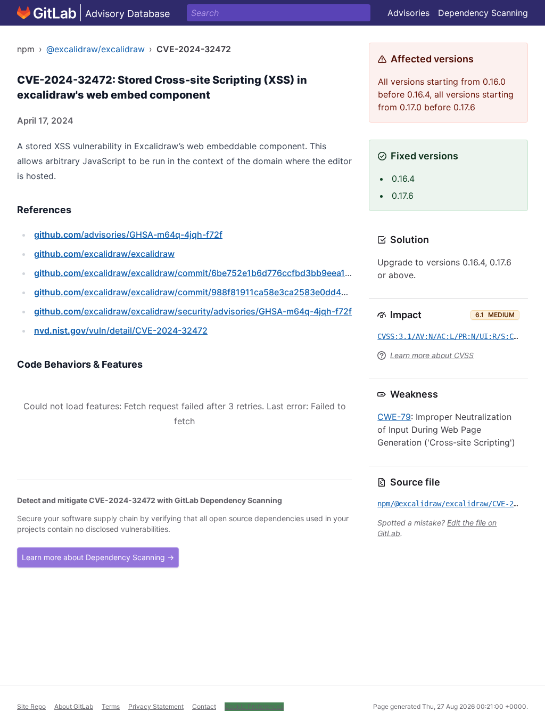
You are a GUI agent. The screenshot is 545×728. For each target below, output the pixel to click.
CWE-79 (394, 416)
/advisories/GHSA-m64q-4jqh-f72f (128, 234)
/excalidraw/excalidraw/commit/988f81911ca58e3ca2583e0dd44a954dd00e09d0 (224, 292)
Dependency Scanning (483, 12)
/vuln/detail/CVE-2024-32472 (121, 330)
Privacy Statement (156, 706)
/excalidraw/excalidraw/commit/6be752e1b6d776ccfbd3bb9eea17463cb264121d (222, 273)
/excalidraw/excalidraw (104, 253)
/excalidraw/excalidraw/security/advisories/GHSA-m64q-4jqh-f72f (193, 311)
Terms (111, 706)
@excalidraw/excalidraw (95, 49)
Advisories (408, 12)
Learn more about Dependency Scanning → (98, 557)
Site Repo (31, 706)
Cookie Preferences (254, 706)
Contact (204, 706)
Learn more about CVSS (432, 355)
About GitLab (73, 706)
